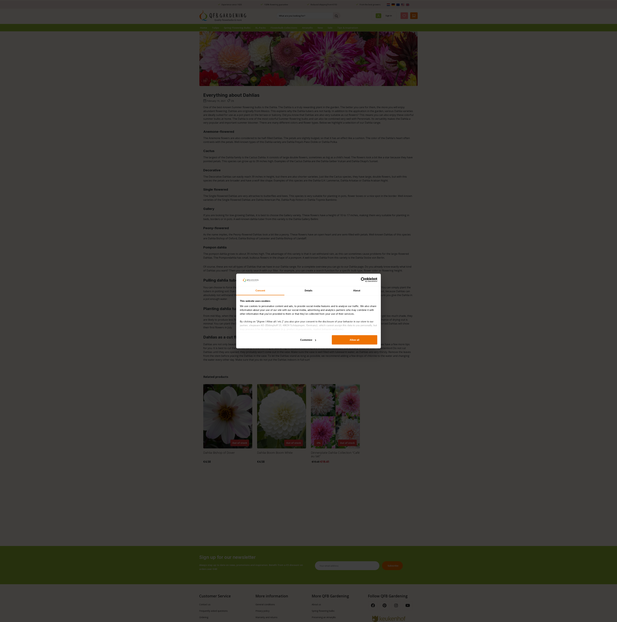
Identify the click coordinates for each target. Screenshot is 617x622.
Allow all (354, 339)
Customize (306, 339)
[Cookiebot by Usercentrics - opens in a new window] (363, 279)
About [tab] (356, 290)
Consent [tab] (260, 290)
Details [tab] (309, 290)
